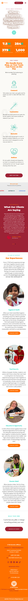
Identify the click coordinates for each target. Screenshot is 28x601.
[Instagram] (8, 562)
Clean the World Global (21, 589)
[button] (25, 3)
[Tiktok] (20, 562)
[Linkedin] (11, 562)
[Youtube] (17, 562)
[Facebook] (14, 562)
